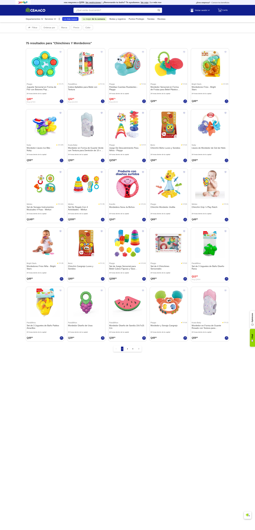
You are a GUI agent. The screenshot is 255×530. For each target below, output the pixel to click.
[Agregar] (61, 101)
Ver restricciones (88, 2)
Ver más (139, 2)
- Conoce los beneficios (212, 3)
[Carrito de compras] (222, 10)
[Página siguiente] (139, 349)
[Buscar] (159, 10)
